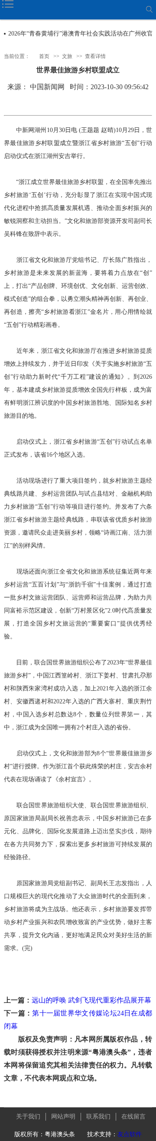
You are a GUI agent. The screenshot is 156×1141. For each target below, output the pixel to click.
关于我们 (28, 1116)
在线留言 (133, 1116)
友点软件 (129, 1134)
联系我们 (98, 1116)
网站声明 (63, 1116)
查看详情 (95, 56)
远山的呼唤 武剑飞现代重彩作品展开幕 (91, 1000)
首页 (44, 56)
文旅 (67, 56)
